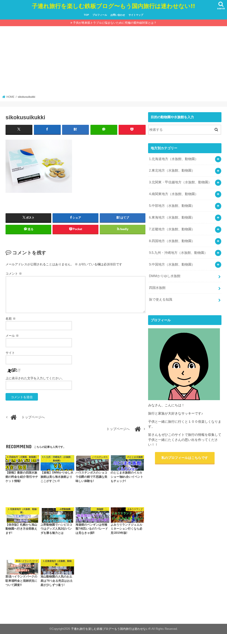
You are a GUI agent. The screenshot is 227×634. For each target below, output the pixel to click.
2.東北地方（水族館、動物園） (172, 170)
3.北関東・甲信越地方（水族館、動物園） (180, 182)
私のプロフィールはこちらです (184, 458)
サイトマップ (136, 15)
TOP (86, 15)
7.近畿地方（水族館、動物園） (172, 229)
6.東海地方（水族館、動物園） (172, 217)
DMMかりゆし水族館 (164, 276)
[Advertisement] (114, 62)
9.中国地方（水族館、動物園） (172, 264)
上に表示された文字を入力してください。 (35, 378)
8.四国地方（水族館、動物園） (172, 241)
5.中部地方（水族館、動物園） (172, 205)
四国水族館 (157, 288)
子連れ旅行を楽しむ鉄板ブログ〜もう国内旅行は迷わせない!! (113, 5)
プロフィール (99, 15)
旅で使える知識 (160, 299)
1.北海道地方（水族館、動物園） (173, 159)
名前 (11, 318)
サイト (10, 352)
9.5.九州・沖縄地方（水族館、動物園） (178, 252)
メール (12, 335)
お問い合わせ (117, 15)
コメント (14, 273)
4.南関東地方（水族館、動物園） (173, 194)
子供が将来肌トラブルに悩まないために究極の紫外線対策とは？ (115, 22)
